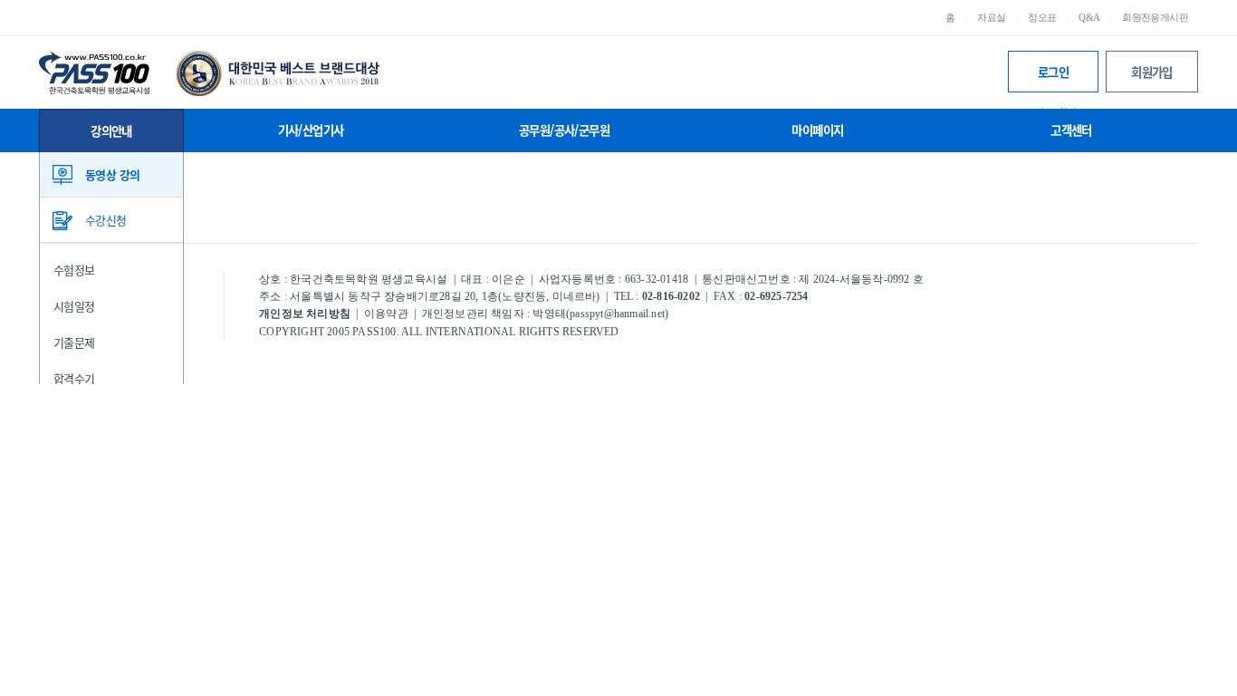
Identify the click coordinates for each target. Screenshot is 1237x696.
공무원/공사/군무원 (564, 130)
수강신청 (106, 219)
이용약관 (386, 313)
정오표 (1042, 17)
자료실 (991, 17)
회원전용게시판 (1155, 17)
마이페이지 (817, 130)
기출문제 (74, 342)
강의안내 (111, 130)
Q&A (1089, 17)
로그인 (1053, 77)
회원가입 (1152, 72)
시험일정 (74, 305)
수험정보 (74, 269)
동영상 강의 (112, 174)
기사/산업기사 (311, 130)
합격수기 (74, 378)
